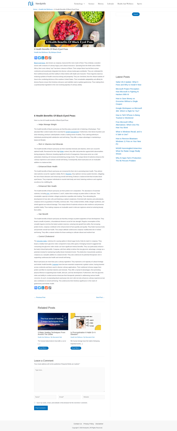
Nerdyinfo (41, 3)
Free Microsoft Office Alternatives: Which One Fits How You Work (127, 125)
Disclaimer (99, 424)
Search (135, 14)
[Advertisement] (69, 100)
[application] (84, 3)
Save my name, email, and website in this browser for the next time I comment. (62, 403)
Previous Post (39, 297)
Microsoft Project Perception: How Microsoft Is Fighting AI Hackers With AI (127, 91)
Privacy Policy (89, 424)
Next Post (100, 297)
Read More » (43, 348)
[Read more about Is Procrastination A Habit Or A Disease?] (86, 321)
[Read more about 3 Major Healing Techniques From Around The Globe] (53, 321)
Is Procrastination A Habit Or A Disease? (83, 333)
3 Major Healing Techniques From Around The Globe (51, 333)
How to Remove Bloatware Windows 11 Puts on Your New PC (128, 141)
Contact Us (78, 424)
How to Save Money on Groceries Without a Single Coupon (127, 101)
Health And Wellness (41, 52)
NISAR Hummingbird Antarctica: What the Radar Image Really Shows (129, 151)
